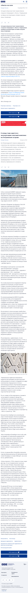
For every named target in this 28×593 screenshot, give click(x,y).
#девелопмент (18, 541)
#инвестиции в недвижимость (8, 108)
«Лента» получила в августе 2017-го (10, 76)
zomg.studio (4, 590)
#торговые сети (16, 105)
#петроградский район (6, 547)
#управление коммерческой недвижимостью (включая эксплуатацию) (11, 544)
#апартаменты (4, 538)
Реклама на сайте (14, 573)
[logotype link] (4, 2)
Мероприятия (15, 576)
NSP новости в (13, 112)
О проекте (4, 575)
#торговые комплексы (6, 105)
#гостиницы (12, 538)
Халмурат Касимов (4, 7)
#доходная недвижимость (7, 541)
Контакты (3, 572)
